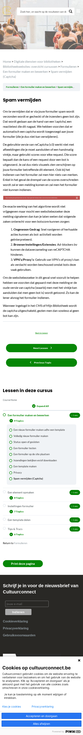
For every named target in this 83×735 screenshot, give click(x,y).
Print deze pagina (23, 563)
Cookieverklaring (15, 621)
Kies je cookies (11, 706)
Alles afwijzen (41, 723)
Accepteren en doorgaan (41, 716)
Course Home (10, 399)
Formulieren (20, 543)
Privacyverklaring (16, 628)
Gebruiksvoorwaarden (19, 635)
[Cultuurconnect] (7, 11)
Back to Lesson (41, 333)
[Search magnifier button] (70, 11)
